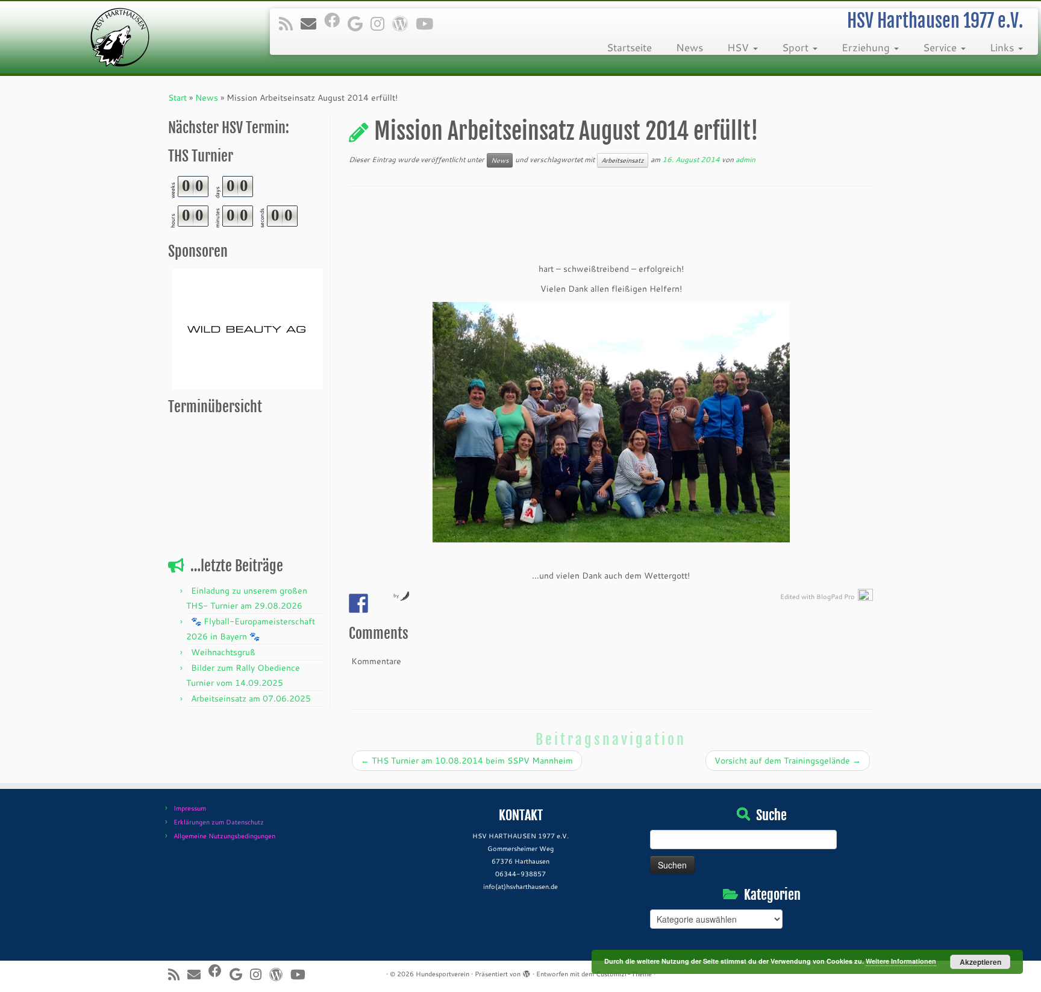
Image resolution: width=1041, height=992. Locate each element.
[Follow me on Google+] (359, 23)
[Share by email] (380, 603)
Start (177, 98)
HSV (739, 47)
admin (745, 159)
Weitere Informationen (901, 960)
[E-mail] (312, 23)
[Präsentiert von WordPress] (526, 971)
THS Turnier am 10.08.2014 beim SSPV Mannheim (467, 761)
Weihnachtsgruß (223, 652)
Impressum (190, 808)
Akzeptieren (980, 961)
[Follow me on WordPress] (404, 23)
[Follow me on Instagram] (381, 23)
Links (1003, 47)
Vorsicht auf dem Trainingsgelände (787, 761)
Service (941, 47)
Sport (796, 47)
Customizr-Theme (624, 974)
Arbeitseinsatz (622, 160)
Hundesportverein (442, 974)
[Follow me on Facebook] (336, 20)
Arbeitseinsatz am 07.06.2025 (251, 698)
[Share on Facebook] (358, 603)
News (689, 47)
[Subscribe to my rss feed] (290, 23)
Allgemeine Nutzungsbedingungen (224, 836)
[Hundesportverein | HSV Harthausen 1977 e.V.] (120, 37)
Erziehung (867, 47)
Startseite (629, 47)
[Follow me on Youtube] (428, 23)
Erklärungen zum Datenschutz (219, 822)
